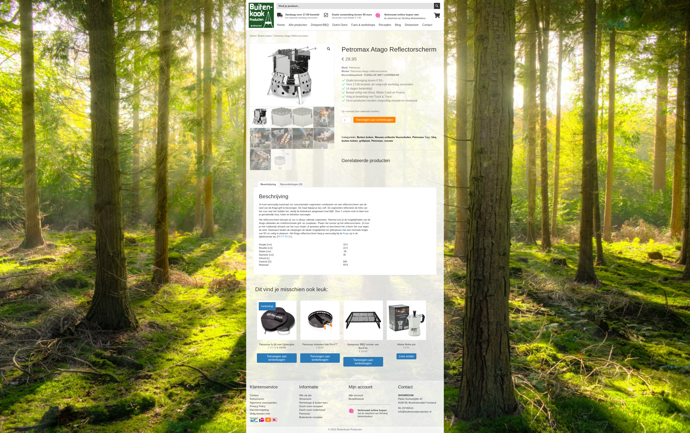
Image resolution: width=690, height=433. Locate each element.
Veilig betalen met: (260, 413)
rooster (388, 140)
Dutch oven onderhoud (312, 409)
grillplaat (364, 140)
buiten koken (350, 140)
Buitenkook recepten (311, 417)
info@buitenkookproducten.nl (414, 411)
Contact (427, 24)
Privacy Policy (257, 406)
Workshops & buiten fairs (313, 402)
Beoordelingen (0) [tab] (291, 184)
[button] (328, 49)
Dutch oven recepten (311, 406)
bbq (433, 137)
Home (281, 24)
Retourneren (257, 398)
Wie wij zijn (305, 395)
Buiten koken (265, 36)
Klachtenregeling (259, 409)
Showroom (411, 24)
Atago (346, 233)
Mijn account (356, 395)
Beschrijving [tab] (268, 184)
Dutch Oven (340, 24)
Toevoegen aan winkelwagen (374, 119)
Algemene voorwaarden (263, 402)
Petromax (418, 137)
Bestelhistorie (356, 398)
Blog (398, 24)
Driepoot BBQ (320, 24)
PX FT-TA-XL (284, 236)
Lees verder (406, 356)
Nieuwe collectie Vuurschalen (393, 137)
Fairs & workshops (363, 24)
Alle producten (298, 24)
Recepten (385, 24)
